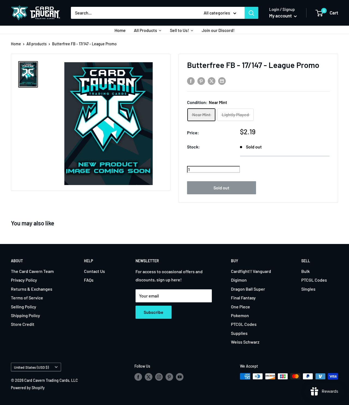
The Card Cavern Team (32, 271)
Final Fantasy (243, 297)
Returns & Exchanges (31, 288)
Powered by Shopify (28, 387)
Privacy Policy (24, 279)
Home (16, 43)
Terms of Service (27, 297)
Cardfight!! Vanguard (251, 271)
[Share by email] (222, 81)
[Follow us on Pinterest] (169, 377)
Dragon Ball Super (248, 288)
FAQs (89, 279)
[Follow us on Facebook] (138, 377)
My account (281, 15)
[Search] (251, 13)
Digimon (239, 279)
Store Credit (22, 324)
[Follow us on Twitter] (148, 377)
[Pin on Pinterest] (201, 81)
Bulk (305, 271)
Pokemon (240, 315)
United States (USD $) (31, 367)
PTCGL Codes (244, 324)
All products (36, 43)
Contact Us (94, 271)
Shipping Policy (25, 315)
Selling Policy (23, 306)
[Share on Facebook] (191, 81)
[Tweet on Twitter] (211, 81)
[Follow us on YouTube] (179, 377)
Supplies (239, 333)
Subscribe (153, 312)
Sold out (221, 187)
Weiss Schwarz (245, 341)
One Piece (240, 306)
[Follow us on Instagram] (159, 377)
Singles (308, 288)
